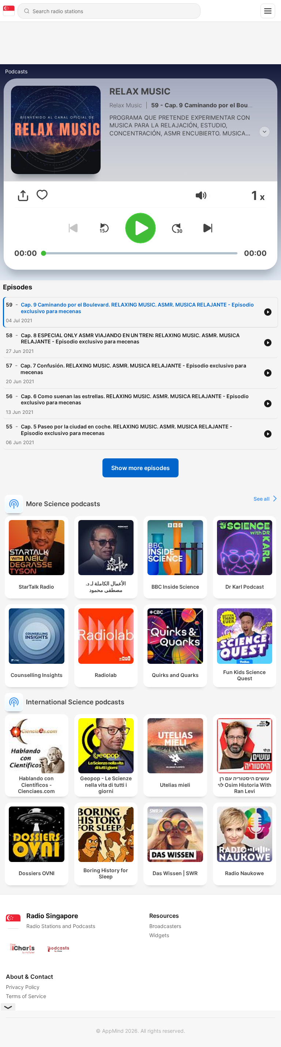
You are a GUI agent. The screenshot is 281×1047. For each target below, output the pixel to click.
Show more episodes (140, 467)
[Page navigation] (268, 11)
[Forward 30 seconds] (177, 228)
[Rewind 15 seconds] (104, 228)
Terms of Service (26, 996)
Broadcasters (165, 926)
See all (262, 499)
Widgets (159, 935)
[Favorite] (42, 196)
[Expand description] (264, 131)
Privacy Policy (23, 987)
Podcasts (16, 71)
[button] (201, 195)
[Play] (140, 228)
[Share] (23, 196)
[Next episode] (206, 228)
